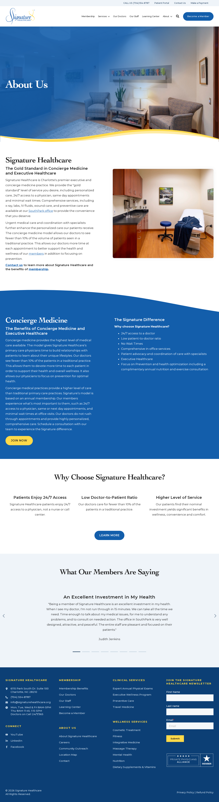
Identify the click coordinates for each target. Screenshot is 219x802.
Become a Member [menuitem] (72, 713)
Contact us (14, 265)
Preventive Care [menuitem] (123, 700)
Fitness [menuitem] (117, 736)
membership (38, 269)
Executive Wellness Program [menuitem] (132, 694)
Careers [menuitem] (64, 742)
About (166, 16)
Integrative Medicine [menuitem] (126, 742)
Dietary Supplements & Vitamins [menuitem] (134, 767)
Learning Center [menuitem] (70, 707)
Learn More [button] (109, 535)
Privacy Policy (185, 792)
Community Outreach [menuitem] (73, 748)
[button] (177, 16)
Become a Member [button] (198, 16)
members (36, 253)
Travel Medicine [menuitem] (123, 707)
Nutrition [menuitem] (119, 760)
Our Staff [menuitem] (65, 700)
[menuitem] (136, 3)
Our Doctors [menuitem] (67, 694)
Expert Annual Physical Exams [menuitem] (133, 688)
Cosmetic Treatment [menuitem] (126, 730)
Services (102, 16)
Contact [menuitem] (64, 760)
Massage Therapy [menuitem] (125, 748)
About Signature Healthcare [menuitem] (78, 736)
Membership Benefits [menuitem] (73, 688)
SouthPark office (41, 211)
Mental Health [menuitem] (122, 754)
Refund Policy (205, 792)
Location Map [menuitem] (68, 754)
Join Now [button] (19, 440)
